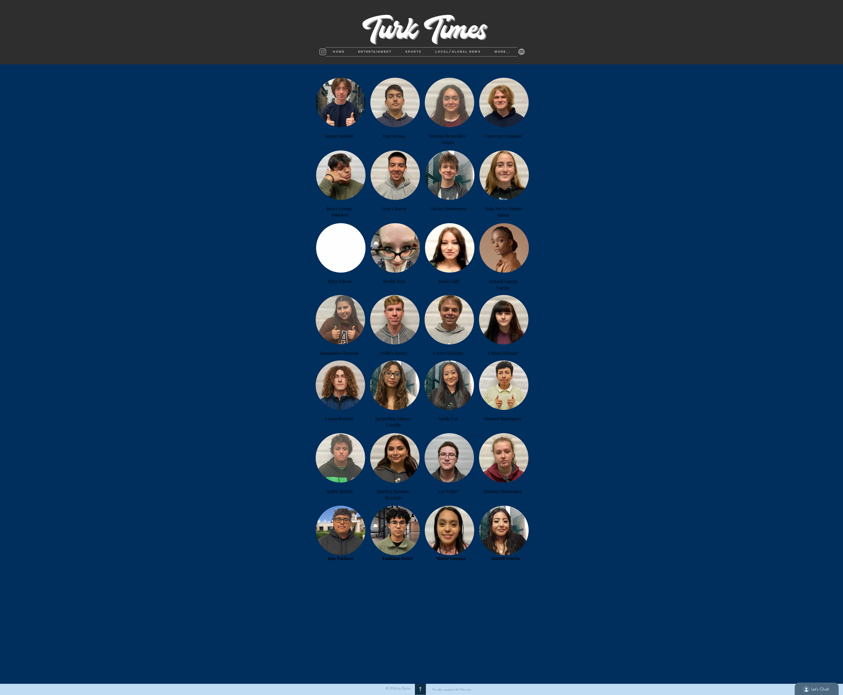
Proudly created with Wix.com (451, 689)
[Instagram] (322, 51)
